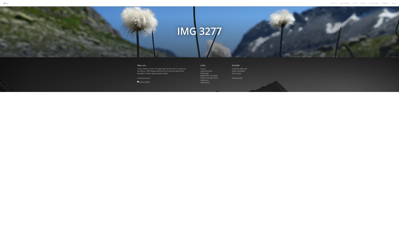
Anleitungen (204, 73)
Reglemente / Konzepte (209, 75)
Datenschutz (205, 82)
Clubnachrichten (206, 71)
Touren (203, 69)
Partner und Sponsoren (209, 78)
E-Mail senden (237, 78)
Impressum (204, 80)
